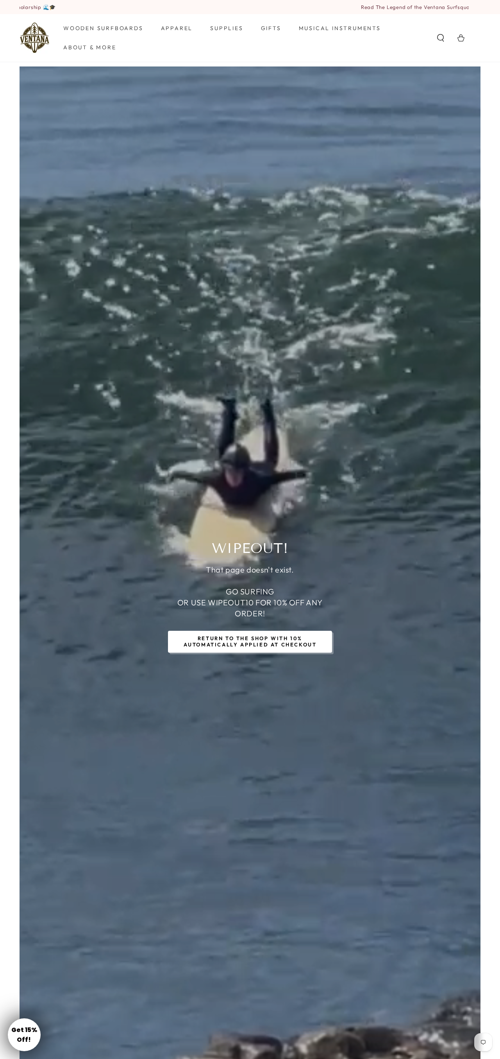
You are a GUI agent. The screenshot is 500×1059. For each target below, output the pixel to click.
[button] (440, 38)
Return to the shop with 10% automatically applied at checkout (250, 641)
